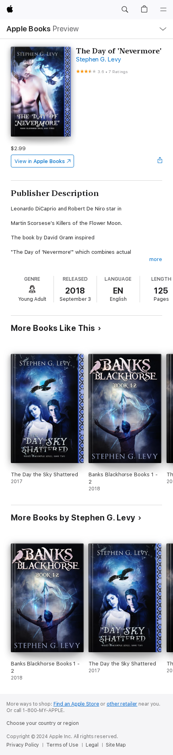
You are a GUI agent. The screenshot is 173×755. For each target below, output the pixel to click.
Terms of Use (62, 745)
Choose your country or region (42, 723)
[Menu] (163, 9)
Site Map (116, 745)
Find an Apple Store (76, 704)
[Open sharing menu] (160, 161)
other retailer (122, 704)
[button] (124, 9)
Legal (92, 745)
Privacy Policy (22, 745)
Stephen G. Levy (98, 59)
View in (39, 161)
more (155, 259)
